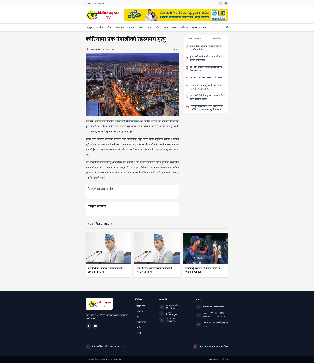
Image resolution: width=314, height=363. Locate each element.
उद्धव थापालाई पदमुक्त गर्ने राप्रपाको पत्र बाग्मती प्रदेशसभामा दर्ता (206, 87)
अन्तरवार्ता (131, 27)
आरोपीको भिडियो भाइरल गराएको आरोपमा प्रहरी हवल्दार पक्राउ (207, 97)
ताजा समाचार (195, 39)
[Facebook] (220, 3)
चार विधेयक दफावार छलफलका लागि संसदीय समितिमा (206, 48)
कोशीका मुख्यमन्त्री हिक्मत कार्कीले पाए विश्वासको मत (206, 69)
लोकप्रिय (217, 39)
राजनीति (99, 27)
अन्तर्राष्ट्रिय (196, 27)
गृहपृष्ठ (89, 27)
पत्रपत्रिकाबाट (141, 322)
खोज (138, 317)
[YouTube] (226, 3)
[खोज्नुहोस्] (227, 27)
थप (204, 27)
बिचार (150, 27)
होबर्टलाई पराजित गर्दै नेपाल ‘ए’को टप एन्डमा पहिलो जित (205, 58)
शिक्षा (158, 27)
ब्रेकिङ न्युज (141, 306)
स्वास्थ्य (174, 27)
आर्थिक (109, 27)
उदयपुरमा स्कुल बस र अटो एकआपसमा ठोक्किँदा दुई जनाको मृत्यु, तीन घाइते (207, 108)
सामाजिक (119, 27)
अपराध (141, 27)
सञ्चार (166, 27)
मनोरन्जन (184, 27)
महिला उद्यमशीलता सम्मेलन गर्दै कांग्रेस (206, 77)
